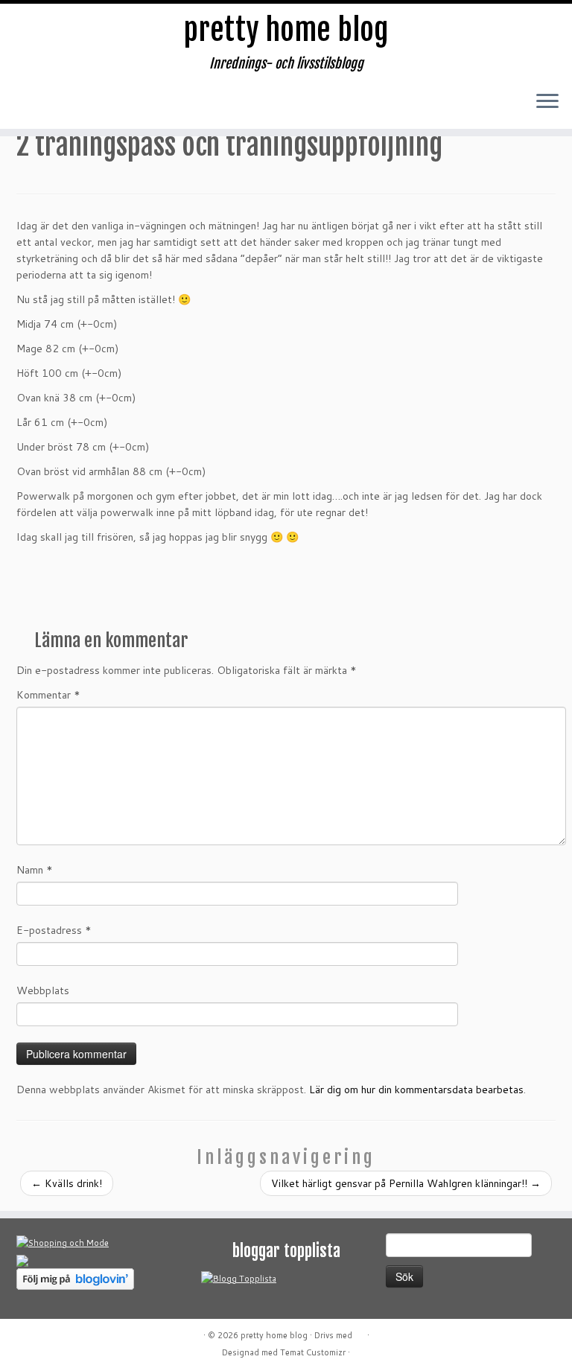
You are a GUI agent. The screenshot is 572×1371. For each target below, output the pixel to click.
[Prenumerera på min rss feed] (32, 106)
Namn (34, 869)
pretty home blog (286, 30)
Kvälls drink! (66, 1183)
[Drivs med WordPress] (360, 1332)
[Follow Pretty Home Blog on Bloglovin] (75, 1278)
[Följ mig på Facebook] (92, 106)
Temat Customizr (313, 1352)
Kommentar (48, 694)
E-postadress (54, 930)
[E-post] (62, 106)
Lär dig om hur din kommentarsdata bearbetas (416, 1089)
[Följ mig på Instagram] (121, 106)
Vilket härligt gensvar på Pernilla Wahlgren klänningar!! (406, 1183)
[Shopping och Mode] (62, 1242)
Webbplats (42, 990)
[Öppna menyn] (547, 102)
